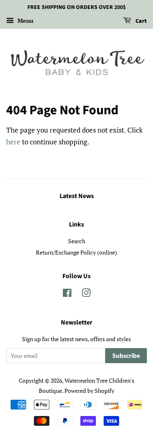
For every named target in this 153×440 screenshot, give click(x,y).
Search (76, 241)
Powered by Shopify (89, 390)
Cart (140, 21)
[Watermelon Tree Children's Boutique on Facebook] (67, 294)
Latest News (77, 196)
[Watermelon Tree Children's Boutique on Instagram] (86, 294)
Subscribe (126, 355)
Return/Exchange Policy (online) (76, 252)
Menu (24, 20)
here (13, 141)
